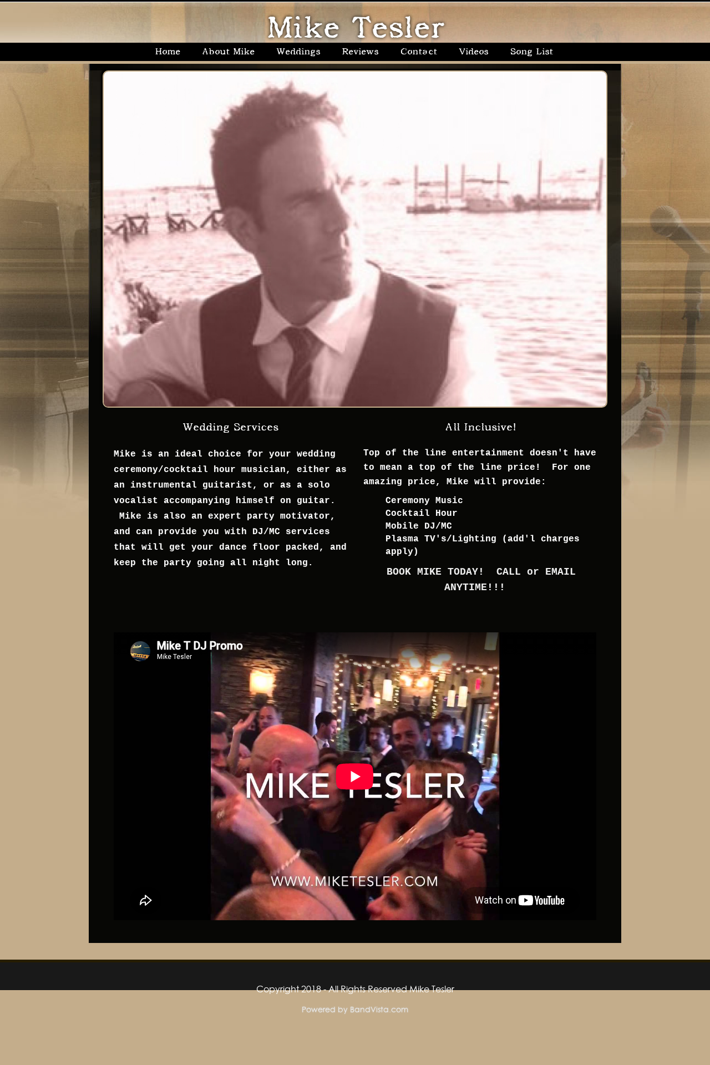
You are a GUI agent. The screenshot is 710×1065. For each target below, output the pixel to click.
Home (167, 52)
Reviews (360, 52)
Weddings (298, 52)
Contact (418, 52)
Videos (473, 52)
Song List (531, 52)
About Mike (228, 52)
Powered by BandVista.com (355, 1009)
